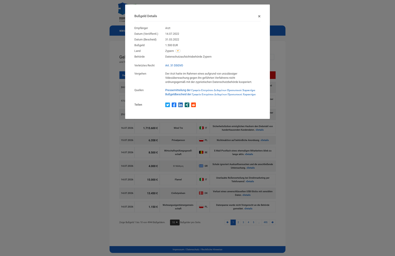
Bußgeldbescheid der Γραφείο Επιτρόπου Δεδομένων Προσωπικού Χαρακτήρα (210, 94)
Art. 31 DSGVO (174, 65)
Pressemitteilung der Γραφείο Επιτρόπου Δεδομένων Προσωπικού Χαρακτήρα (210, 90)
